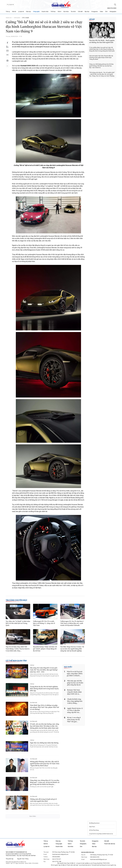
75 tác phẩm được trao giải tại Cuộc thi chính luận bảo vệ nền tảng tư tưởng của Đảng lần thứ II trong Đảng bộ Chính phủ (102, 49)
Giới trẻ (14, 11)
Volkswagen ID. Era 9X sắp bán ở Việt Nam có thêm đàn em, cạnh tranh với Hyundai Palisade (71, 623)
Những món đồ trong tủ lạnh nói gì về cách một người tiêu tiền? (43, 800)
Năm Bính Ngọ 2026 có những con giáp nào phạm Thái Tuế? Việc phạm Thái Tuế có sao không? (44, 707)
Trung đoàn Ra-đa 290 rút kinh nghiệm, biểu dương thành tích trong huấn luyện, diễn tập (44, 689)
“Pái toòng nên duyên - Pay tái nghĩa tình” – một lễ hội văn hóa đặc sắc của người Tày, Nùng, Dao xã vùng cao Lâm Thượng (102, 74)
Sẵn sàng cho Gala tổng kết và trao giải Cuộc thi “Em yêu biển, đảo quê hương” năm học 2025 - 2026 (44, 670)
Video (101, 11)
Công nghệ (36, 11)
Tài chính (73, 11)
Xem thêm (32, 816)
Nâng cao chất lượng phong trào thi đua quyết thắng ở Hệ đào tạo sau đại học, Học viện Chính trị (101, 65)
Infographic (83, 844)
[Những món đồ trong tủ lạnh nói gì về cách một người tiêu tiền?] (17, 803)
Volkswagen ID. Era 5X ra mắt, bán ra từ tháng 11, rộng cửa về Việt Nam (44, 623)
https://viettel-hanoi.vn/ (105, 833)
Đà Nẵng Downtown (94, 823)
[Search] (115, 4)
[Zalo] (7, 46)
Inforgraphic (113, 11)
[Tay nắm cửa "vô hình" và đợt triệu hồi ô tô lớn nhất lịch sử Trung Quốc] (18, 611)
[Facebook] (7, 42)
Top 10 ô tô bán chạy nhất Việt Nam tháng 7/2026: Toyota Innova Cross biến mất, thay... (17, 649)
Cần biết (80, 11)
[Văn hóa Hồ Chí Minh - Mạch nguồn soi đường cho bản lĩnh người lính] (102, 30)
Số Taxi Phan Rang (94, 830)
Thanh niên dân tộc (109, 844)
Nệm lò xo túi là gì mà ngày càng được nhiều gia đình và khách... (74, 674)
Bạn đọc (87, 11)
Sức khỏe (66, 11)
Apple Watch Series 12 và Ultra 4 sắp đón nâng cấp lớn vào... (75, 710)
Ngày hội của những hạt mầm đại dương (44, 743)
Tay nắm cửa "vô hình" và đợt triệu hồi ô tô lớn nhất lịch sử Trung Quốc (18, 623)
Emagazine (95, 11)
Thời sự (8, 11)
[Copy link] (7, 55)
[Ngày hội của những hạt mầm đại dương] (17, 746)
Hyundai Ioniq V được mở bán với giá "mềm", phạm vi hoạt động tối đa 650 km (45, 649)
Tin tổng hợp (33, 702)
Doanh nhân (45, 11)
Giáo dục (28, 11)
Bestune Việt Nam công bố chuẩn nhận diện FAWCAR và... (74, 692)
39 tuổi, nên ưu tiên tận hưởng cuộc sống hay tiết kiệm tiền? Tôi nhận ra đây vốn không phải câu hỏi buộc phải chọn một (44, 726)
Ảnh (106, 11)
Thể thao (53, 11)
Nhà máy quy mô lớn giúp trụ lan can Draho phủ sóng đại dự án (75, 683)
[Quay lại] (7, 66)
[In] (7, 61)
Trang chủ (9, 17)
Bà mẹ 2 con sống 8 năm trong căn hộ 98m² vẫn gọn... (74, 720)
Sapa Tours (92, 826)
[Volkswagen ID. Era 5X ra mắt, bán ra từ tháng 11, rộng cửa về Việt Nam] (45, 611)
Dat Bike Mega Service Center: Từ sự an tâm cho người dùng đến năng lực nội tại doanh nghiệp (72, 649)
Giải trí (59, 11)
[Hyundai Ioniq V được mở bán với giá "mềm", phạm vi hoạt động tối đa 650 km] (45, 636)
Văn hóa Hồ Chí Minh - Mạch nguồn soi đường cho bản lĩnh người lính (101, 41)
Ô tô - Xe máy (25, 17)
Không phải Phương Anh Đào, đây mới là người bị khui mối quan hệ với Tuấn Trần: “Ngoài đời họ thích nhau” (45, 764)
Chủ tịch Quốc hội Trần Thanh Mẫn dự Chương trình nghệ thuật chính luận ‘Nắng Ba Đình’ (101, 57)
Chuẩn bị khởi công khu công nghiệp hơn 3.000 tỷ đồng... (74, 701)
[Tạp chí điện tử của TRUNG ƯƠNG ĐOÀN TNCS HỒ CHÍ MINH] (61, 4)
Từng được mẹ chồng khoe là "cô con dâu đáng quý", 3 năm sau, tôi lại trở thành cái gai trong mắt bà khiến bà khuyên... (44, 782)
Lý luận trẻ (21, 11)
